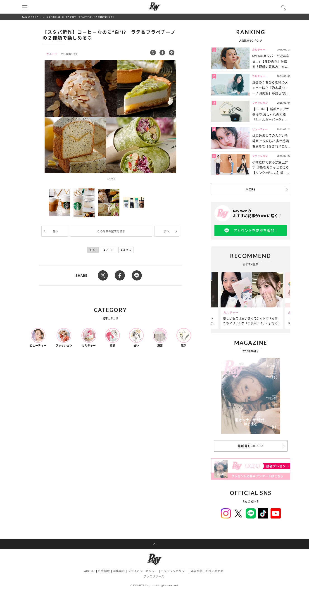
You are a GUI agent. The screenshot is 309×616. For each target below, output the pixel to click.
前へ (55, 231)
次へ (166, 231)
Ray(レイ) (26, 17)
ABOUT (89, 571)
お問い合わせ (215, 571)
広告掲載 (104, 571)
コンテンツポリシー (174, 571)
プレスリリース (153, 576)
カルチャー (37, 17)
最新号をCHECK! (251, 446)
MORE (250, 189)
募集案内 (119, 571)
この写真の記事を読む (111, 231)
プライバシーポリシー (143, 571)
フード (109, 250)
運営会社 (197, 571)
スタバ (127, 250)
